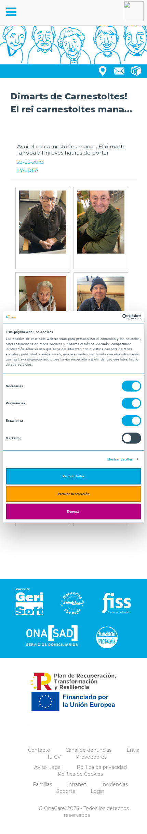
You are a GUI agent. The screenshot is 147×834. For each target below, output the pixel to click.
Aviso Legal (48, 767)
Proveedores (91, 757)
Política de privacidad (102, 767)
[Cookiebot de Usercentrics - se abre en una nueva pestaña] (111, 317)
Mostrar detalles (120, 459)
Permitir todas (73, 476)
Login (97, 791)
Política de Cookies (80, 774)
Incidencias (114, 784)
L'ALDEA (27, 170)
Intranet (76, 784)
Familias (42, 784)
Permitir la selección (74, 493)
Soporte (66, 791)
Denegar (73, 511)
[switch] (131, 403)
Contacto (39, 750)
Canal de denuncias (88, 750)
